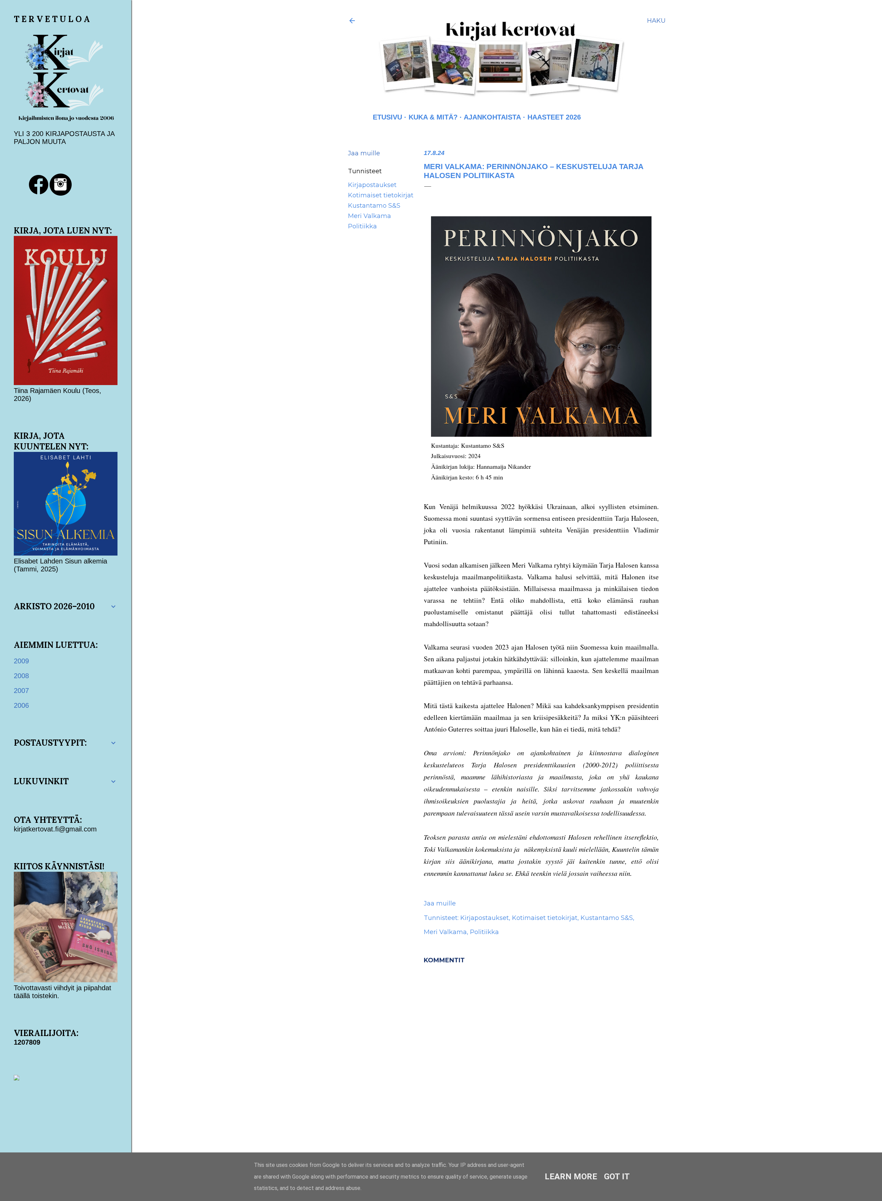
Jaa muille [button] (364, 153)
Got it (617, 1176)
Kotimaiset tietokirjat (380, 195)
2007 (21, 690)
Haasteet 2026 (554, 117)
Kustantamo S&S (374, 205)
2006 (21, 705)
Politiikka (362, 226)
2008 (21, 676)
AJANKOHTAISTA (492, 117)
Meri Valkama (369, 216)
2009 (21, 661)
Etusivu (387, 117)
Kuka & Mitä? (433, 117)
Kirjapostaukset (372, 185)
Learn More (571, 1176)
